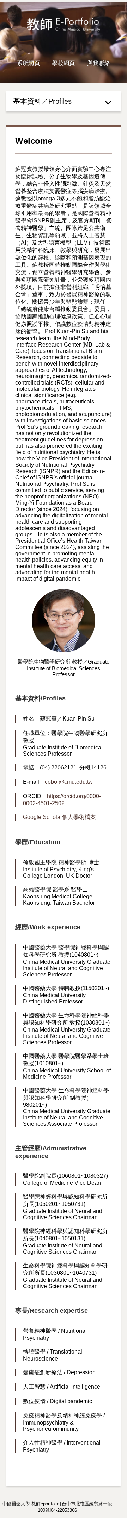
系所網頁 (28, 63)
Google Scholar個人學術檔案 (59, 817)
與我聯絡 (98, 63)
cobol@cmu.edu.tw (69, 782)
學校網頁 (63, 63)
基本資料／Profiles (42, 101)
